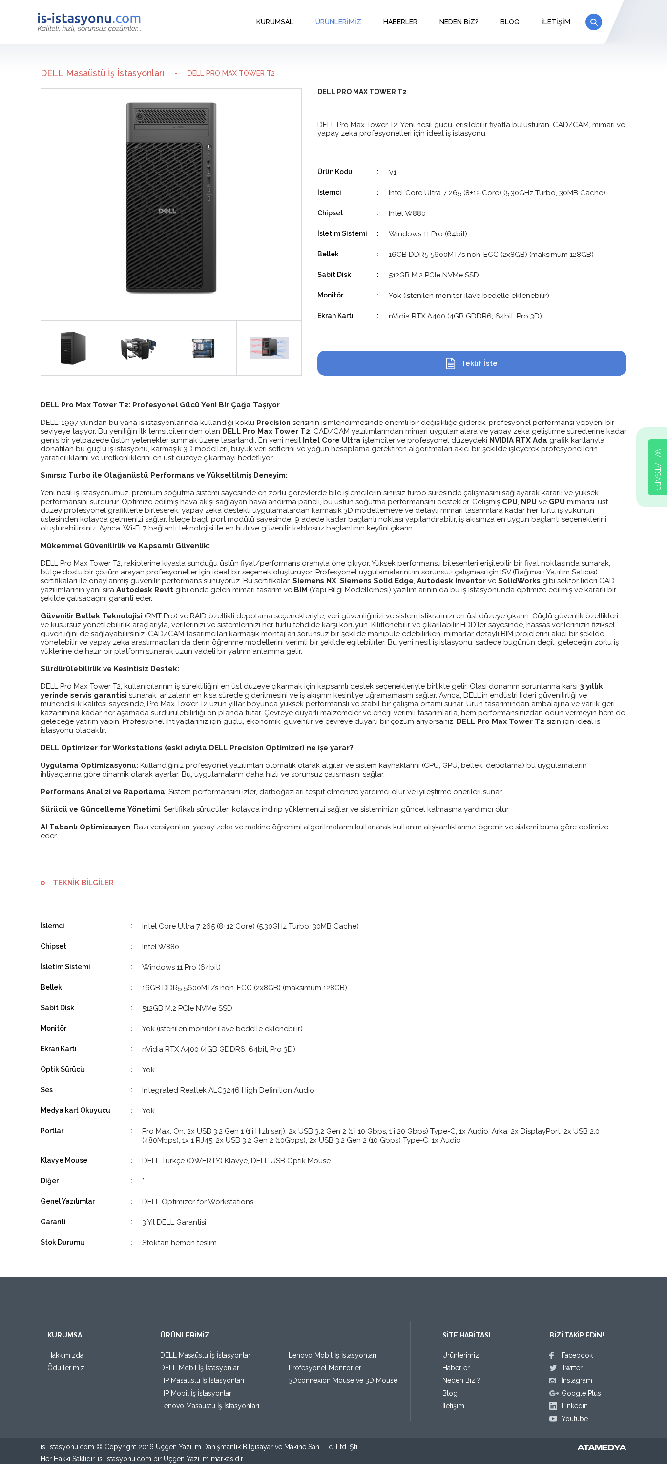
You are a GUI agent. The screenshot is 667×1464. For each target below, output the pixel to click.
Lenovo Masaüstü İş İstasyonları (209, 1406)
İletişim (453, 1406)
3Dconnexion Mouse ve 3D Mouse (343, 1380)
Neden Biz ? (461, 1380)
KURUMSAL (274, 22)
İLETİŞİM (556, 22)
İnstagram (577, 1380)
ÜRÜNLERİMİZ (338, 22)
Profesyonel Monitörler (325, 1368)
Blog (450, 1393)
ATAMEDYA (602, 1448)
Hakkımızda (65, 1355)
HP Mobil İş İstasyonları (196, 1393)
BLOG (510, 22)
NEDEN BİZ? (459, 22)
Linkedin (575, 1406)
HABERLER (400, 22)
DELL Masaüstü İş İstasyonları (103, 73)
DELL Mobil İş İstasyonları (200, 1368)
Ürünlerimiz (460, 1355)
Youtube (575, 1418)
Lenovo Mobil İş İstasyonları (332, 1355)
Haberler (456, 1368)
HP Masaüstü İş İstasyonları (202, 1380)
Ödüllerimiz (65, 1368)
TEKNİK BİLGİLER (83, 882)
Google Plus (581, 1393)
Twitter (572, 1368)
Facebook (577, 1355)
